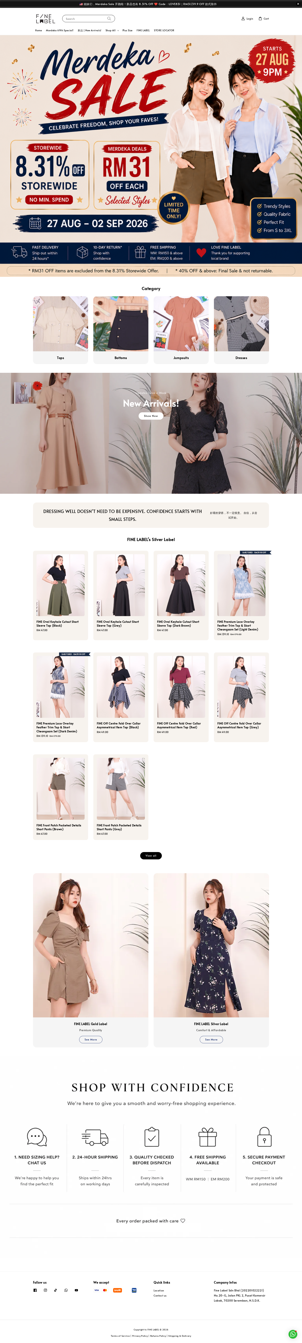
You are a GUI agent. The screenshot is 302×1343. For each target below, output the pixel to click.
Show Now (151, 416)
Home (38, 30)
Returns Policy (158, 1335)
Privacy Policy (140, 1335)
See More (91, 1039)
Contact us (160, 1295)
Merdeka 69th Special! (60, 30)
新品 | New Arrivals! (89, 30)
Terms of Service (120, 1335)
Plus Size (127, 30)
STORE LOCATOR (164, 30)
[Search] (109, 18)
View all (151, 855)
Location (159, 1290)
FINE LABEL (143, 30)
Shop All (111, 30)
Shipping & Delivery (179, 1335)
